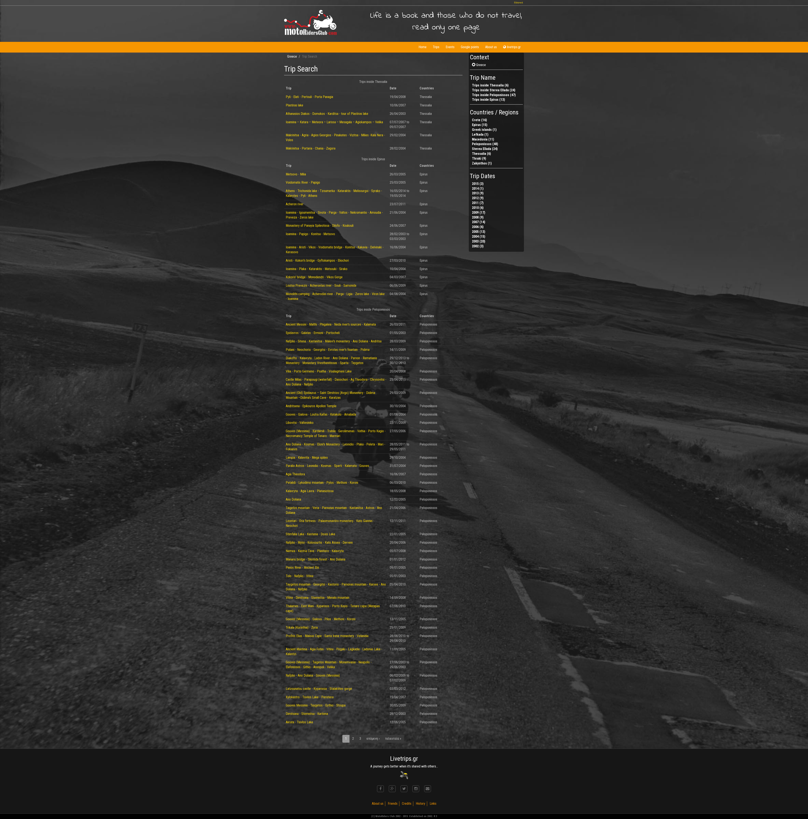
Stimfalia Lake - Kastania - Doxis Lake (310, 534)
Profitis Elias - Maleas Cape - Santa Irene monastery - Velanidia (327, 636)
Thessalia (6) (481, 154)
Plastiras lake (294, 105)
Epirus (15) (479, 125)
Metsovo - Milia (296, 174)
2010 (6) (478, 208)
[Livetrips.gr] (404, 775)
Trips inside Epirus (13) (488, 100)
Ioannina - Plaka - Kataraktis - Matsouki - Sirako (316, 269)
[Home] (310, 22)
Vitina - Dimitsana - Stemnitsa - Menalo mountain (317, 598)
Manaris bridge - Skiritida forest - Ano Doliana (315, 559)
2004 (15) (478, 237)
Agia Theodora (295, 474)
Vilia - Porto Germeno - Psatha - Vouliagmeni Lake (319, 371)
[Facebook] (380, 788)
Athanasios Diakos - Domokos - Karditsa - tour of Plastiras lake (327, 114)
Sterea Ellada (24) (485, 149)
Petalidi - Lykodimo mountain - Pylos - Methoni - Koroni (322, 483)
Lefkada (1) (480, 134)
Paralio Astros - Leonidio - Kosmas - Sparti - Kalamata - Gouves (327, 466)
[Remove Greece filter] (474, 65)
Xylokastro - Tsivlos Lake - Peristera (310, 697)
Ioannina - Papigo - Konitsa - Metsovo (310, 234)
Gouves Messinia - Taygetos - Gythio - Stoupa (316, 705)
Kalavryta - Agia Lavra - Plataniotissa (310, 491)
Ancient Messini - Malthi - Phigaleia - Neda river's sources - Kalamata (331, 324)
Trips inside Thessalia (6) (490, 85)
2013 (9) (478, 193)
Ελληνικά (518, 2)
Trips (436, 47)
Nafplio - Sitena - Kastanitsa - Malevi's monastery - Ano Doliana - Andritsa (333, 341)
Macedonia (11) (483, 139)
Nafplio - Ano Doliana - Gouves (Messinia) (313, 675)
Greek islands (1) (484, 130)
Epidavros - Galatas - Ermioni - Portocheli (313, 333)
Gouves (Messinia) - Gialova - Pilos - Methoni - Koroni (320, 619)
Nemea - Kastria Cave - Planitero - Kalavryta (315, 551)
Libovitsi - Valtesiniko (300, 423)
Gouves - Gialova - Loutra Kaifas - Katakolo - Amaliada (321, 414)
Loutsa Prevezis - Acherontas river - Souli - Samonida (321, 286)
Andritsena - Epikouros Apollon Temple (311, 406)
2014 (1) (478, 189)
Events (450, 47)
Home (423, 47)
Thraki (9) (479, 158)
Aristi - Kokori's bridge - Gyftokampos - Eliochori (317, 260)
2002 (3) (478, 246)
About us (491, 47)
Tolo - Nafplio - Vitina (299, 576)
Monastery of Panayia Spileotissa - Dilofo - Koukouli (320, 226)
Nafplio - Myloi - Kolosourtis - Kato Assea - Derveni (319, 543)
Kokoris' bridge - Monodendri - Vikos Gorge (314, 277)
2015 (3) (478, 184)
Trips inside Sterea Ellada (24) (493, 90)
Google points (470, 47)
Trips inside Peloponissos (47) (494, 95)
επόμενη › (373, 739)
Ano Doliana (293, 499)
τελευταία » (393, 739)
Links (433, 804)
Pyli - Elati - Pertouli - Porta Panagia (309, 97)
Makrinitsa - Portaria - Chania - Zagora (310, 148)
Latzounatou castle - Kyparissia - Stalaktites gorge (319, 689)
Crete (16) (479, 120)
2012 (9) (478, 198)
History (420, 804)
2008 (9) (478, 217)
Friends (392, 804)
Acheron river (294, 204)
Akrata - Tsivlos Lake (299, 722)
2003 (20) (478, 241)
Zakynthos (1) (482, 163)
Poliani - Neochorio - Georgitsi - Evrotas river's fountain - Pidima (327, 350)
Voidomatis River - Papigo (303, 182)
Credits (406, 804)
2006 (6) (478, 227)
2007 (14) (478, 222)
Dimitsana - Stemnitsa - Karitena (307, 714)
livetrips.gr (514, 47)
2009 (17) (478, 213)
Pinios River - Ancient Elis (302, 568)
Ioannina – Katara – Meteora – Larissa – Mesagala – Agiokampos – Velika (334, 122)
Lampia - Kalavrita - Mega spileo (307, 458)
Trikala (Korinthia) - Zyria (302, 627)
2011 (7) (478, 203)
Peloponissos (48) (485, 144)
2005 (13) (478, 232)
